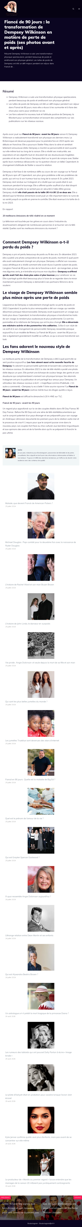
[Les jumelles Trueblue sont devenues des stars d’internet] (41, 735)
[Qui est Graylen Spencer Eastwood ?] (41, 852)
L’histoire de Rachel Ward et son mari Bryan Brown (29, 584)
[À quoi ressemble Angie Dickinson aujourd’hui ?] (41, 891)
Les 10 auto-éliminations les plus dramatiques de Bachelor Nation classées (60, 1208)
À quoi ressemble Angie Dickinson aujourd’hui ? (28, 896)
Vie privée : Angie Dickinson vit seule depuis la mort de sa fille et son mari (40, 662)
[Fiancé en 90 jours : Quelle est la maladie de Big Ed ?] (41, 774)
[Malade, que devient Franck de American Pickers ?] (41, 498)
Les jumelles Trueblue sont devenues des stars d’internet (32, 740)
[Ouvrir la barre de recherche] (73, 9)
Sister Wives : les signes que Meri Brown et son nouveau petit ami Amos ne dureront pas (20, 1208)
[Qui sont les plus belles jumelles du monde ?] (41, 696)
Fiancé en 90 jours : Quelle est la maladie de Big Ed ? (30, 779)
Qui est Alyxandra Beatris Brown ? (21, 974)
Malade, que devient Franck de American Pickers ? (29, 503)
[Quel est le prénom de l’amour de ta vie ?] (41, 813)
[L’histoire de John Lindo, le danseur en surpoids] (41, 618)
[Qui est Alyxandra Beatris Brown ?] (41, 969)
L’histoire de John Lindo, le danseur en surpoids (27, 623)
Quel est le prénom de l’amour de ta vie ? (24, 818)
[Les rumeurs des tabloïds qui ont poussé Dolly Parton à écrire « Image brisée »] (41, 1047)
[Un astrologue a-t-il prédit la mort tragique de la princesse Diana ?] (41, 1008)
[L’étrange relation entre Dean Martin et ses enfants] (41, 930)
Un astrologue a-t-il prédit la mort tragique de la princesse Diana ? (37, 1013)
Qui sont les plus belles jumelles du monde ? (26, 701)
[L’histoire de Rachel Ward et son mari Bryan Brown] (41, 579)
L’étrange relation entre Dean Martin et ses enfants (29, 935)
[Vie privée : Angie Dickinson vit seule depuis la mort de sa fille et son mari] (41, 657)
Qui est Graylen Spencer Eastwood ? (22, 857)
